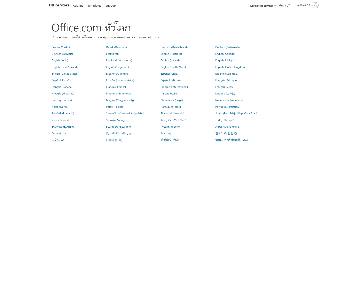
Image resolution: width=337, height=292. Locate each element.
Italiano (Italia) (169, 93)
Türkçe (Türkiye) (224, 120)
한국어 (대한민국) (226, 133)
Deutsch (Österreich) (227, 47)
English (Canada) (225, 54)
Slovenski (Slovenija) (172, 113)
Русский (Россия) (171, 126)
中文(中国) (57, 140)
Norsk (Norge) (59, 107)
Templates (94, 5)
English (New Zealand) (64, 67)
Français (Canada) (61, 87)
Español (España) (61, 80)
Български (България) (119, 126)
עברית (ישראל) (60, 133)
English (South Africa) (173, 67)
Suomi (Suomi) (60, 120)
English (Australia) (171, 54)
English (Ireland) (170, 60)
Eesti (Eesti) (112, 54)
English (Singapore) (117, 67)
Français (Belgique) (226, 80)
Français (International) (174, 87)
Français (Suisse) (224, 87)
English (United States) (64, 73)
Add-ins (78, 5)
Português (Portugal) (227, 107)
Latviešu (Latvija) (225, 93)
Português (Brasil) (171, 107)
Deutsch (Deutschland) (174, 47)
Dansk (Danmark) (116, 47)
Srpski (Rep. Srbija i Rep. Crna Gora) (236, 113)
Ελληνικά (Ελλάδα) (62, 126)
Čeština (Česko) (60, 47)
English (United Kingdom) (230, 67)
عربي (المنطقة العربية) (119, 133)
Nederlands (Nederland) (229, 100)
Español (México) (171, 80)
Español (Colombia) (226, 73)
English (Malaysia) (225, 60)
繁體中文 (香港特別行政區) (231, 140)
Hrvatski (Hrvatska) (62, 93)
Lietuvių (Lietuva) (61, 100)
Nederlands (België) (172, 100)
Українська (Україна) (227, 126)
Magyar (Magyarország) (120, 100)
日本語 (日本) (114, 140)
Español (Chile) (169, 73)
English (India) (59, 60)
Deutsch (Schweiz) (62, 54)
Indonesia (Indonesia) (118, 93)
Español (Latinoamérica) (120, 80)
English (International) (119, 60)
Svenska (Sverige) (116, 120)
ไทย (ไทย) (166, 133)
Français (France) (116, 87)
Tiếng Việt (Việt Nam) (173, 120)
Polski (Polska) (114, 107)
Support (111, 5)
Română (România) (62, 113)
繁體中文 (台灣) (170, 140)
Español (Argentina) (117, 73)
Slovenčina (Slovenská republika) (125, 113)
